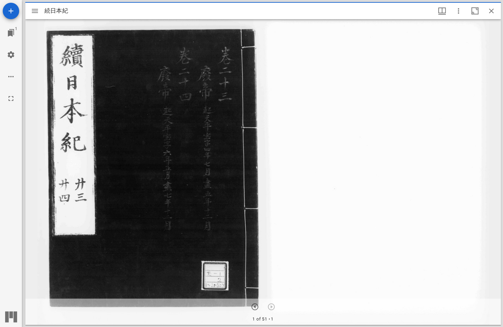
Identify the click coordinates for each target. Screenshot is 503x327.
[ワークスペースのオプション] (11, 76)
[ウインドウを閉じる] (491, 11)
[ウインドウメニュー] (442, 11)
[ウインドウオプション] (458, 11)
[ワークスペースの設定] (11, 55)
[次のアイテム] (255, 307)
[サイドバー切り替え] (35, 11)
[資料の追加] (11, 11)
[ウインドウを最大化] (475, 11)
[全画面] (11, 98)
